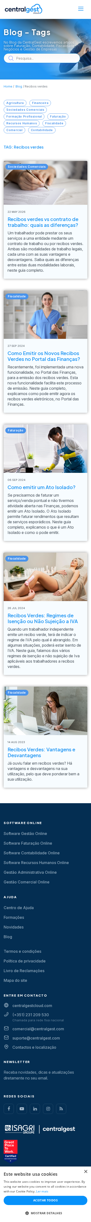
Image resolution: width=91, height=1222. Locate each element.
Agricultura (15, 103)
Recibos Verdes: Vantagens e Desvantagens (41, 752)
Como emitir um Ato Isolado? (41, 487)
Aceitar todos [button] (45, 1200)
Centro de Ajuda (19, 907)
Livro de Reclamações (24, 970)
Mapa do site (15, 980)
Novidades (14, 927)
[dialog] (45, 1194)
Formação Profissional (24, 116)
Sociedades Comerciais (25, 109)
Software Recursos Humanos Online (36, 862)
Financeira (40, 103)
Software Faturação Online (28, 843)
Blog (8, 936)
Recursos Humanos (21, 123)
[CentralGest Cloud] (23, 8)
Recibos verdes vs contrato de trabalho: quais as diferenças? (43, 222)
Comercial (14, 130)
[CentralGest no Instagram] (48, 1109)
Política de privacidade (25, 961)
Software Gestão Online (25, 833)
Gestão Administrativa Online (30, 872)
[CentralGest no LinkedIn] (35, 1109)
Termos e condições (22, 951)
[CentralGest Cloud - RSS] (61, 1109)
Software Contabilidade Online (32, 852)
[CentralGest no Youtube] (22, 1109)
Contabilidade (42, 130)
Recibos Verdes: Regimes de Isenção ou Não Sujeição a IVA (43, 618)
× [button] (85, 1172)
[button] (45, 1213)
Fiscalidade (54, 123)
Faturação (58, 116)
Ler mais (42, 1191)
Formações (14, 917)
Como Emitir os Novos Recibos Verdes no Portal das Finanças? (44, 356)
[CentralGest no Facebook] (9, 1109)
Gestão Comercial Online (27, 882)
